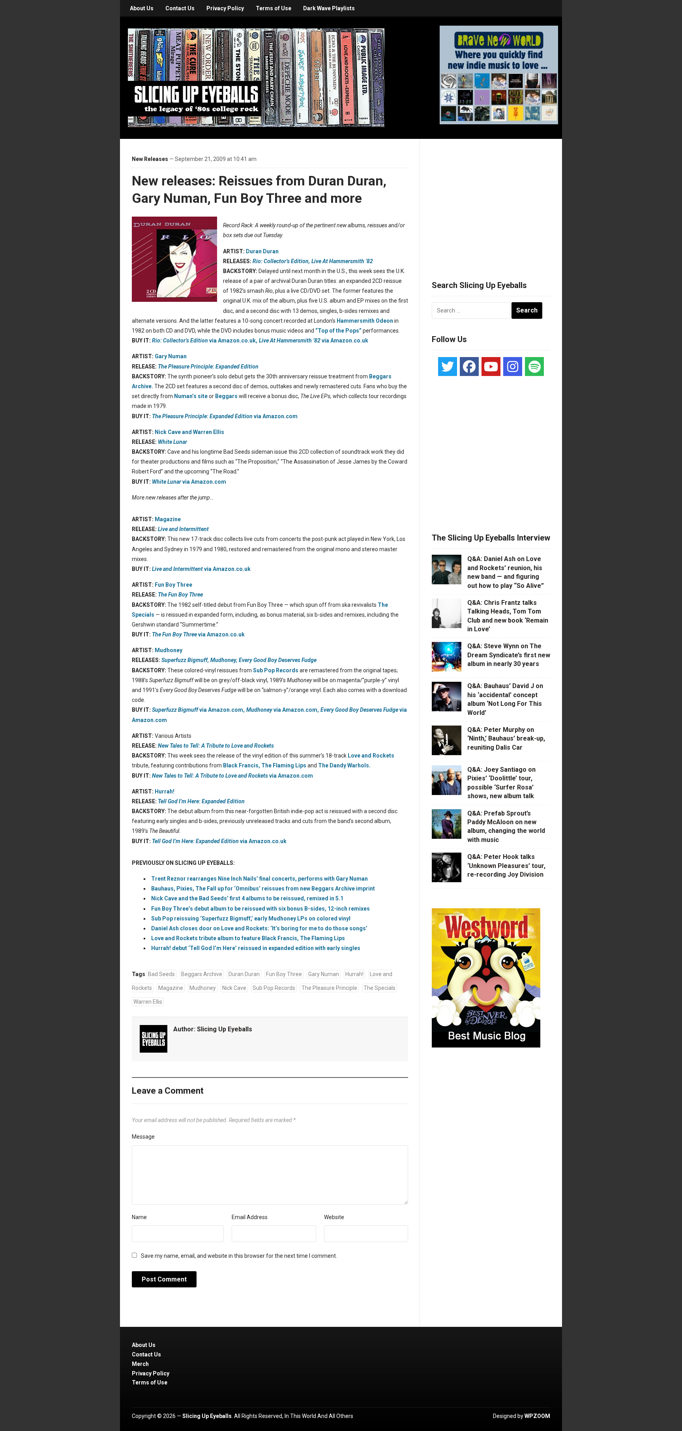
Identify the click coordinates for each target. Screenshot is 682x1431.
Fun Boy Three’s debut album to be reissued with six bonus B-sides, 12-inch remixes (260, 908)
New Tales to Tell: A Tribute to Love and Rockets (216, 746)
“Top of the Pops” (338, 330)
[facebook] (469, 366)
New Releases (150, 159)
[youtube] (491, 366)
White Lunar (172, 442)
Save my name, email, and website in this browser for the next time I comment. (239, 1256)
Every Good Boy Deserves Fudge (278, 660)
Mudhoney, (223, 660)
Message (143, 1137)
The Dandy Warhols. (344, 765)
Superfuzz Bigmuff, (185, 660)
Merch (140, 1364)
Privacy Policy (225, 8)
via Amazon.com (225, 416)
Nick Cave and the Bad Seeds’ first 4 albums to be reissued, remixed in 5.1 (247, 898)
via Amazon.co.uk (313, 340)
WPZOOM (537, 1416)
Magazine (168, 519)
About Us (142, 8)
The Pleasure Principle (329, 988)
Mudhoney (168, 650)
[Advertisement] (491, 200)
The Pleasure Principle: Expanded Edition (208, 366)
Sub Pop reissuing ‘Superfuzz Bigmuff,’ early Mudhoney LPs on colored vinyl (250, 918)
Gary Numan (171, 356)
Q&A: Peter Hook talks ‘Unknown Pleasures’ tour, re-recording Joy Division (506, 865)
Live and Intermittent (183, 529)
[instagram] (512, 366)
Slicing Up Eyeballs (224, 1029)
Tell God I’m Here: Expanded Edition (201, 801)
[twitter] (447, 366)
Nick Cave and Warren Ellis (189, 432)
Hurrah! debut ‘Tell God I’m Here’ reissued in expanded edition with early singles (255, 948)
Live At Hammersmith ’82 (342, 261)
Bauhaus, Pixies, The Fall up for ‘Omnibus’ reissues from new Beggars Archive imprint (263, 888)
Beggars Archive (201, 974)
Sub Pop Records (275, 670)
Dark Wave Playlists (329, 8)
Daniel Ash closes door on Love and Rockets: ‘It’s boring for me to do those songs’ (259, 928)
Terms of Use (273, 8)
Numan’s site (191, 396)
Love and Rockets (371, 755)
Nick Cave (234, 988)
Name (139, 1217)
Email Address (250, 1217)
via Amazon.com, (198, 710)
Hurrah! (164, 791)
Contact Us (180, 8)
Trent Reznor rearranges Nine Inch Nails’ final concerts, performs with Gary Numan (259, 878)
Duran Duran (262, 251)
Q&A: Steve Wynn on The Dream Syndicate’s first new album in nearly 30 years (508, 655)
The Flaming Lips (283, 765)
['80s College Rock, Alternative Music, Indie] (256, 77)
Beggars (226, 396)
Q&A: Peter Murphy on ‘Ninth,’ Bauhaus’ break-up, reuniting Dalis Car (506, 738)
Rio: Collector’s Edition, (281, 261)
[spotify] (534, 366)
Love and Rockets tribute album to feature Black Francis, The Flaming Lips (248, 938)
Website (334, 1217)
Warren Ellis (147, 1002)
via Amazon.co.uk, (204, 340)
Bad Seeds (161, 974)
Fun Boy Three (173, 585)
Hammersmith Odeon (365, 321)
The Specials (379, 988)
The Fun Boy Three (180, 594)
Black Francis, (241, 765)
